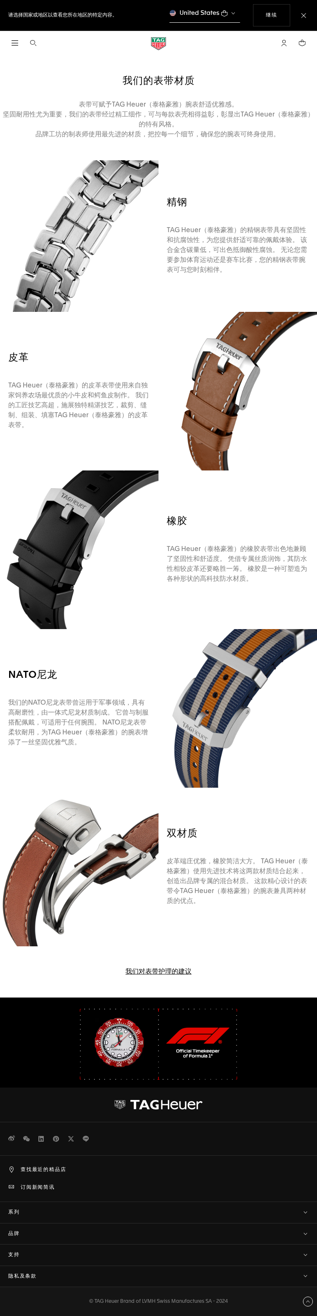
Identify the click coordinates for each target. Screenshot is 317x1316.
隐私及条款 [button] (22, 1276)
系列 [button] (14, 1212)
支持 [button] (14, 1254)
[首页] (158, 43)
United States (199, 13)
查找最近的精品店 (43, 1169)
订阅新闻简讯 (38, 1187)
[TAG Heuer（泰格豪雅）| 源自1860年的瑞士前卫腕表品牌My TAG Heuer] (158, 1104)
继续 (278, 15)
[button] (284, 43)
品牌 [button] (14, 1233)
